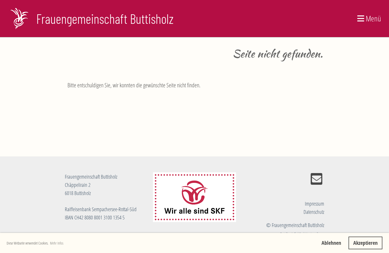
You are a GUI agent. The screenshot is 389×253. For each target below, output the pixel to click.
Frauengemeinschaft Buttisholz (105, 18)
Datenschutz (314, 211)
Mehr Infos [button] (56, 243)
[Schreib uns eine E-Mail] (316, 180)
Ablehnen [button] (331, 242)
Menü (372, 18)
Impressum (314, 203)
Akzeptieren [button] (365, 242)
